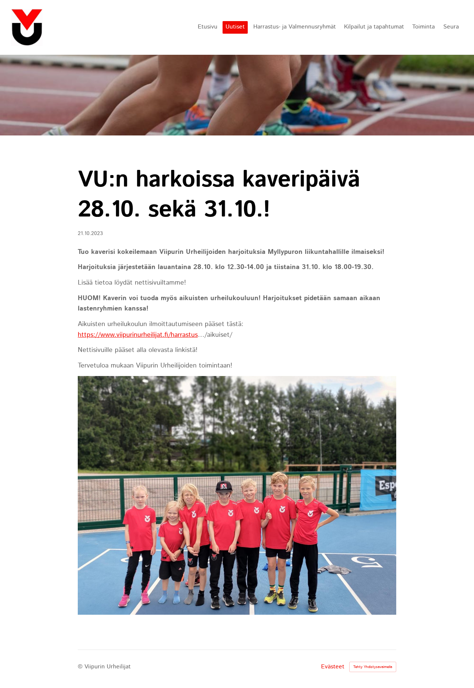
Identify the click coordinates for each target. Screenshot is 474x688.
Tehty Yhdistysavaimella (372, 666)
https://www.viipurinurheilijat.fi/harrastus (138, 335)
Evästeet (332, 667)
